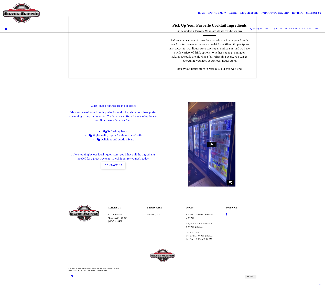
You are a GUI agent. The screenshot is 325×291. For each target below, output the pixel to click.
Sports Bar (215, 13)
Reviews (297, 13)
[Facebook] (6, 29)
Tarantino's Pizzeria (275, 13)
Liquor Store (249, 13)
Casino (233, 13)
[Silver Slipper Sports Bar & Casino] (21, 13)
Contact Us (313, 13)
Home (201, 13)
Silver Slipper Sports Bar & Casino (298, 29)
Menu (252, 276)
